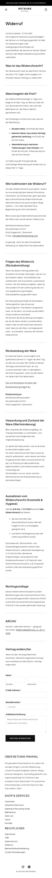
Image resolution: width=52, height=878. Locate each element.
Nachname (31, 684)
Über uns (9, 815)
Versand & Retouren (14, 805)
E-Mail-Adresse (13, 690)
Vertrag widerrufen (20, 738)
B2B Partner (10, 812)
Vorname (9, 684)
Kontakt (8, 823)
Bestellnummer (13, 702)
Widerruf (9, 844)
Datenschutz (11, 841)
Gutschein (10, 801)
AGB (7, 837)
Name (9, 675)
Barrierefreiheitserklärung (17, 848)
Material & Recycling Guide (17, 808)
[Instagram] (23, 867)
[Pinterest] (29, 867)
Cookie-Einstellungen (15, 852)
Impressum (10, 834)
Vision (8, 819)
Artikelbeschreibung (16, 714)
